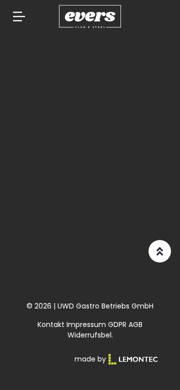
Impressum (86, 325)
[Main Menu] (19, 16)
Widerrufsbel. (90, 335)
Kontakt (51, 325)
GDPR (117, 325)
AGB (135, 325)
